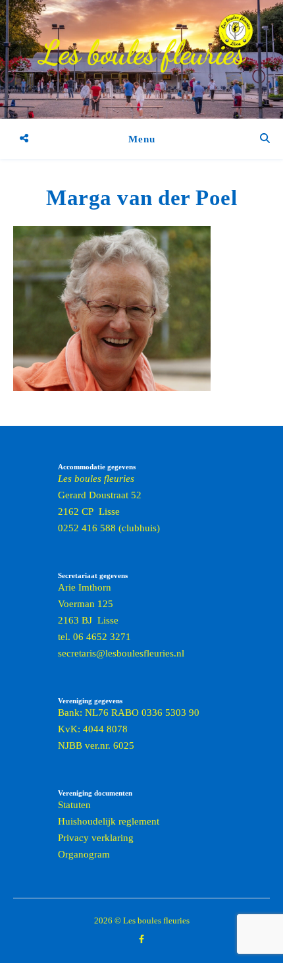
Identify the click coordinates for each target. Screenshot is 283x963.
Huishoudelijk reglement (108, 821)
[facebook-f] (141, 940)
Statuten (74, 805)
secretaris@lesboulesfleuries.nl (121, 653)
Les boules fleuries (141, 52)
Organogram (84, 854)
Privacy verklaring (96, 837)
